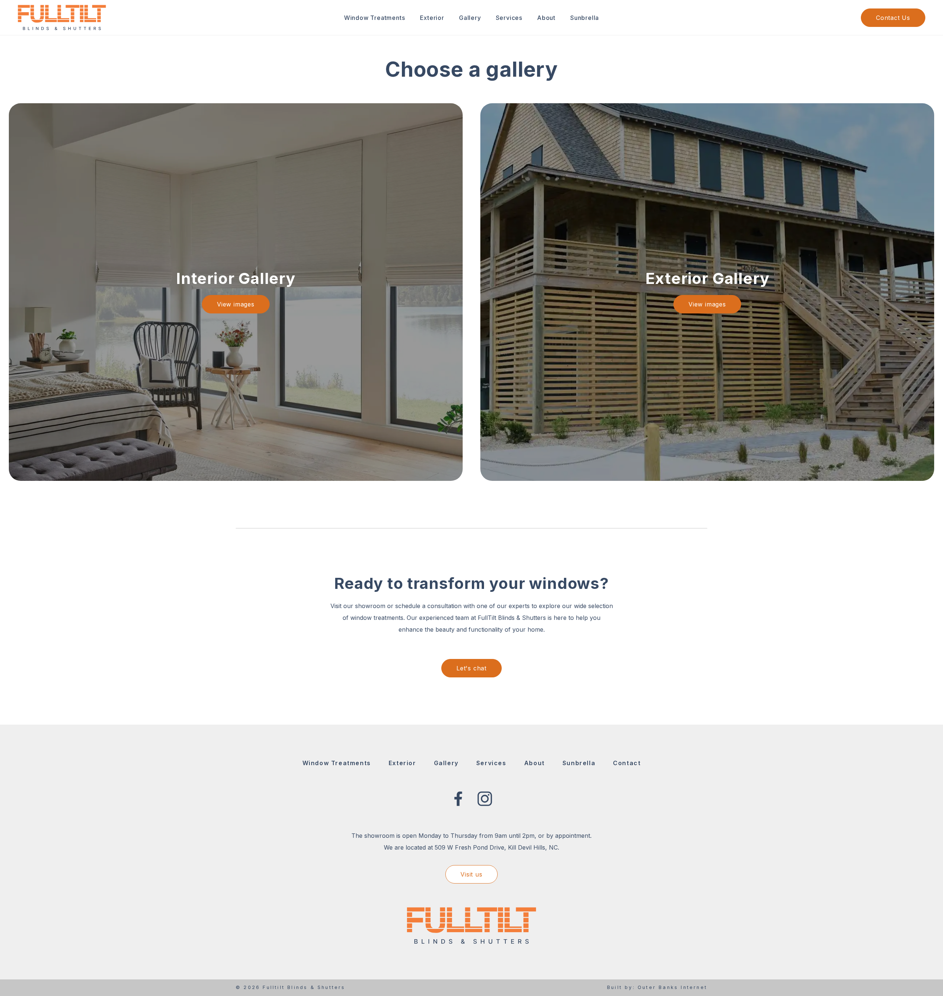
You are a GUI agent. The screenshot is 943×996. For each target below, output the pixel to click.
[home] (62, 17)
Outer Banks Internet (672, 987)
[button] (375, 17)
